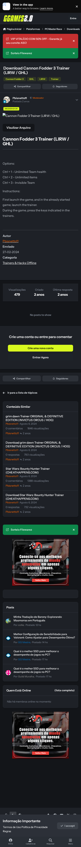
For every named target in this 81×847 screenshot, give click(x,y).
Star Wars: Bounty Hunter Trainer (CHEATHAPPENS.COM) (28, 470)
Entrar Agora (41, 357)
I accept (70, 825)
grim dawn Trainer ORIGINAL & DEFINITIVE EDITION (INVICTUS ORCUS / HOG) (34, 418)
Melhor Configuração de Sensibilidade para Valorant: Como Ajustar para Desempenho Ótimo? (44, 635)
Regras (7, 831)
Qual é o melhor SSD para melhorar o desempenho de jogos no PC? (36, 653)
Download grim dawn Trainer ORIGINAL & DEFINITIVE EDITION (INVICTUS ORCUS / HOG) (38, 444)
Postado (33, 625)
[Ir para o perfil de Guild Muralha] (8, 672)
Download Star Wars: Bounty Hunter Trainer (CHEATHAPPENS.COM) (35, 497)
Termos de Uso (12, 827)
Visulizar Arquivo (18, 127)
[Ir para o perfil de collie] (8, 621)
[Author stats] (77, 99)
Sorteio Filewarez (21, 53)
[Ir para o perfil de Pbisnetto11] (6, 99)
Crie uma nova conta (40, 348)
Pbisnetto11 (20, 98)
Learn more (7, 6)
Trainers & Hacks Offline (19, 263)
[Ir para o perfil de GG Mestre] (8, 638)
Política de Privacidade (34, 827)
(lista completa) (64, 690)
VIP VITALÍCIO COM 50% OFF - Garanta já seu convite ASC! (34, 41)
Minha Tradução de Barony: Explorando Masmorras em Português (38, 618)
